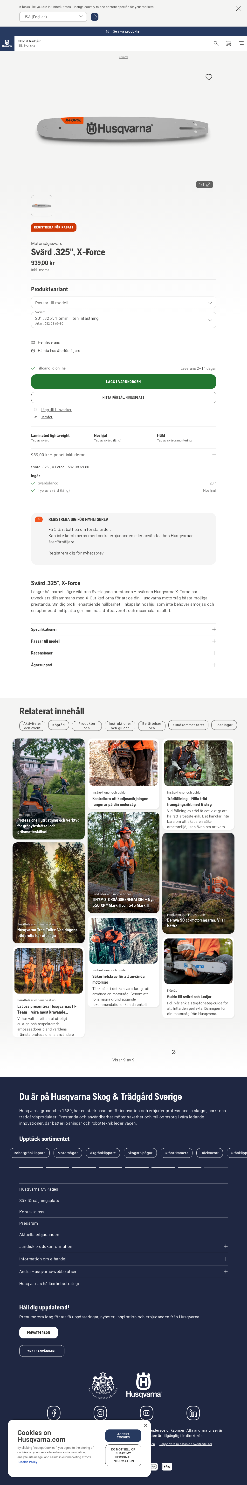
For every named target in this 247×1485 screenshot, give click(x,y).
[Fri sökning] (216, 43)
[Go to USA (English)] (94, 17)
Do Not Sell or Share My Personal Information (123, 1455)
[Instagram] (100, 1413)
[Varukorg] (228, 43)
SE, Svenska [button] (26, 45)
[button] (209, 77)
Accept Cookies (123, 1435)
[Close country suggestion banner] (238, 9)
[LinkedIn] (193, 1413)
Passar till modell (52, 302)
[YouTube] (146, 1413)
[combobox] (123, 302)
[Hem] (7, 43)
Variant (40, 312)
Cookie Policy (28, 1462)
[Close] (146, 1425)
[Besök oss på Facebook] (54, 1413)
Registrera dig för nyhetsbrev (76, 553)
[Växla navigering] (241, 43)
